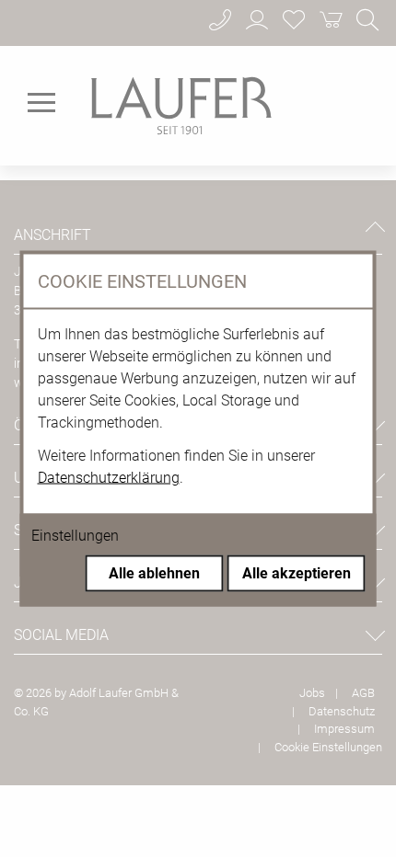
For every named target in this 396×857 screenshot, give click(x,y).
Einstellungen (75, 535)
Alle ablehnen (154, 573)
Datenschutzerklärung (109, 477)
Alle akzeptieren (296, 573)
